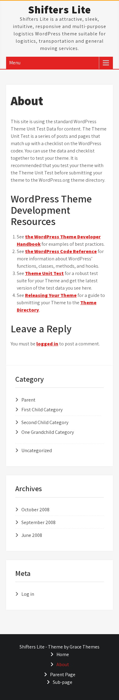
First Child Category (42, 409)
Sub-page (62, 682)
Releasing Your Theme (51, 295)
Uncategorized (36, 450)
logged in (47, 344)
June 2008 (31, 535)
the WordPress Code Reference (61, 251)
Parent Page (62, 674)
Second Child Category (44, 422)
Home (62, 654)
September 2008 (38, 522)
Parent (28, 400)
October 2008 (35, 509)
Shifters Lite (59, 9)
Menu (14, 62)
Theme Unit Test (44, 273)
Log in (27, 594)
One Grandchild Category (47, 432)
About (62, 664)
